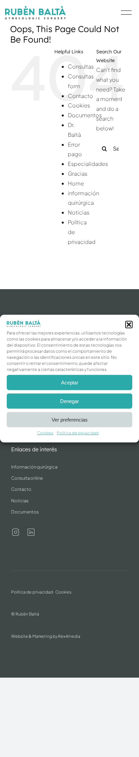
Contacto (80, 95)
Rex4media (69, 636)
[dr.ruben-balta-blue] (35, 8)
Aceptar (69, 382)
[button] (129, 324)
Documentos (85, 115)
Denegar (69, 401)
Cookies (45, 432)
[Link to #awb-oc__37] (126, 12)
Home (76, 183)
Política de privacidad (78, 432)
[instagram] (15, 532)
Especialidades (88, 163)
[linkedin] (31, 532)
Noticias (78, 212)
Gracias (77, 173)
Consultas (81, 66)
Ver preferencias (70, 420)
